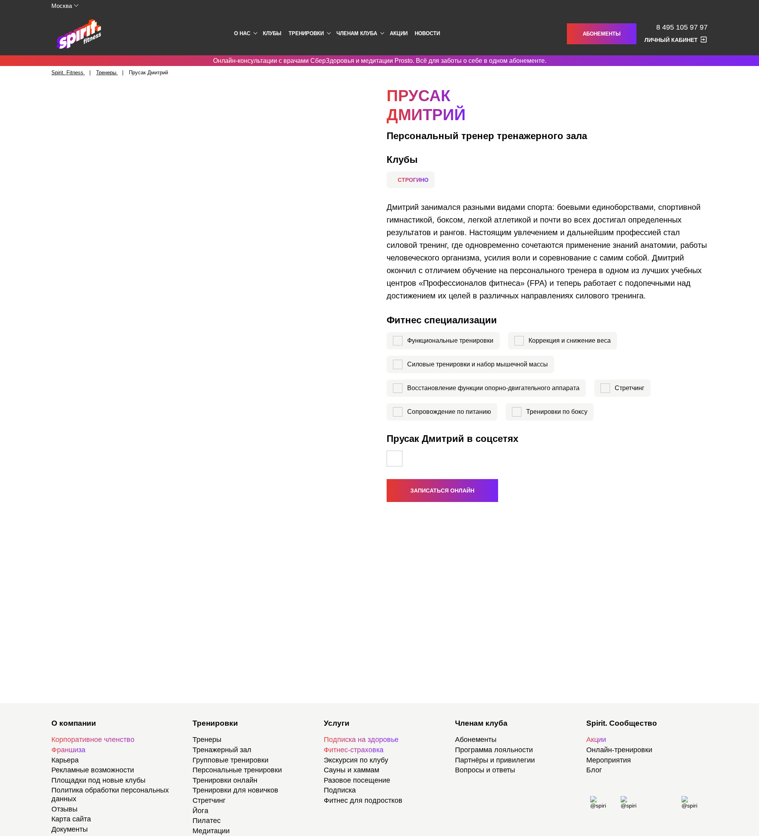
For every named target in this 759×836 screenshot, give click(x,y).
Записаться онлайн (442, 490)
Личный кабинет (671, 40)
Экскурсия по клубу (356, 760)
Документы (69, 829)
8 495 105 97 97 (682, 27)
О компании (73, 723)
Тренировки (306, 33)
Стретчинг (209, 800)
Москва (61, 5)
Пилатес (207, 821)
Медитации (211, 831)
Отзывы (64, 809)
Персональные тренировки (237, 770)
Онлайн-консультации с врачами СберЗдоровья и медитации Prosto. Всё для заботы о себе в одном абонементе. (379, 60)
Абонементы (602, 34)
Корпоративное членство (92, 740)
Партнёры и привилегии (495, 760)
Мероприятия (608, 760)
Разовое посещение (357, 780)
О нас (242, 33)
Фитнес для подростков (363, 800)
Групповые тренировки (230, 760)
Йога (200, 811)
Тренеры (207, 740)
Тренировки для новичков (235, 790)
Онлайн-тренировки (619, 750)
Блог (594, 770)
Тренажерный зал (222, 750)
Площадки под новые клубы (98, 780)
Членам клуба (356, 33)
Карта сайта (71, 819)
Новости (427, 33)
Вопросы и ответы (485, 770)
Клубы (272, 33)
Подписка (340, 790)
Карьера (65, 760)
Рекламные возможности (92, 770)
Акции (399, 33)
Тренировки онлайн (225, 780)
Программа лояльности (494, 750)
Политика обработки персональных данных (110, 794)
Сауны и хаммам (351, 770)
